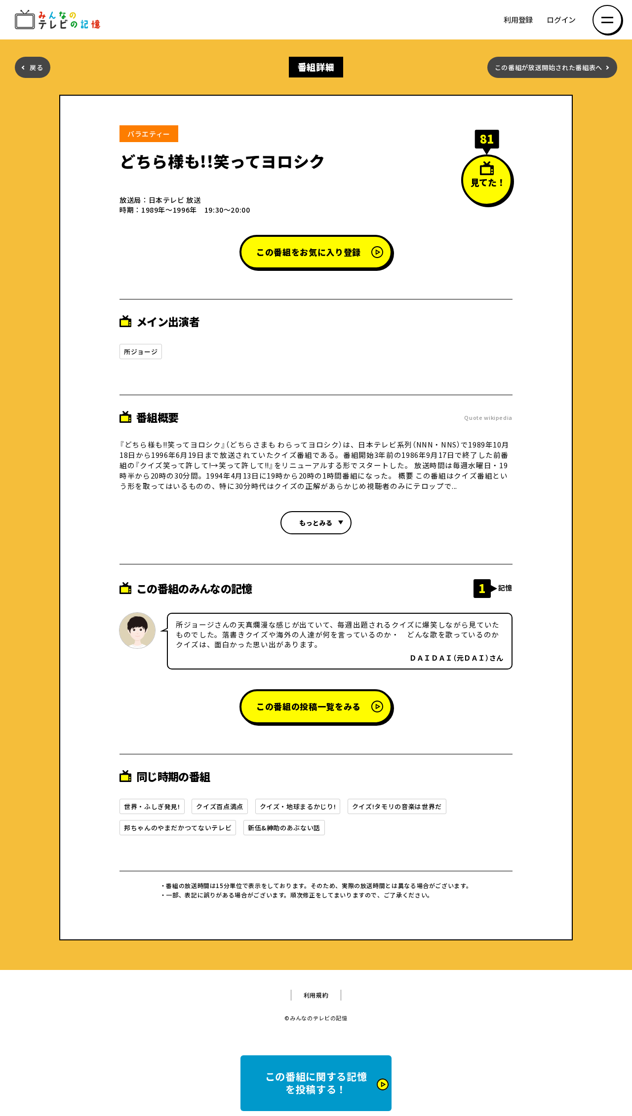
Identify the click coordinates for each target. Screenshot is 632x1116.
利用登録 (518, 20)
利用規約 (316, 995)
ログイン (561, 20)
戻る (36, 67)
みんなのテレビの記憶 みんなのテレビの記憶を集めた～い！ (59, 20)
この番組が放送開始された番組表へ (548, 67)
